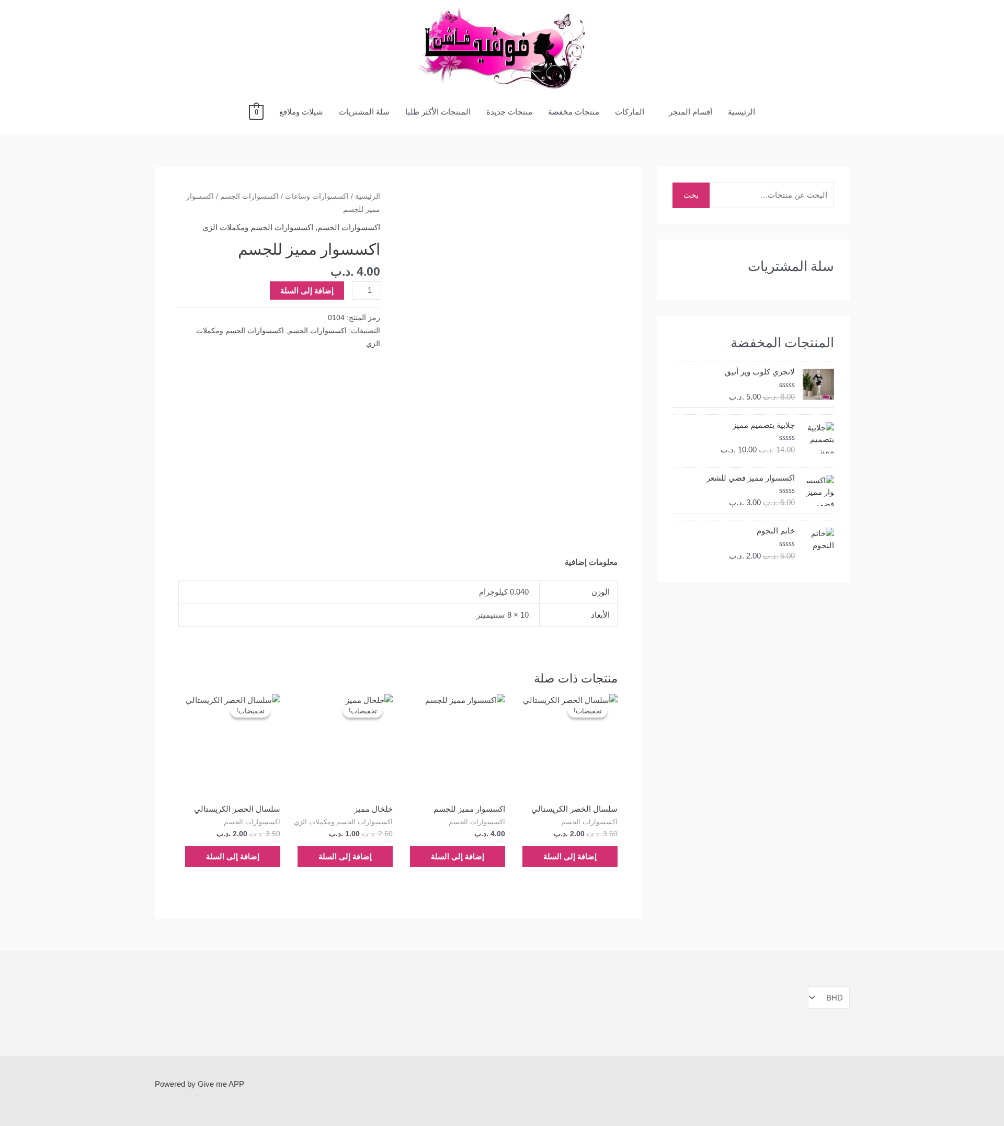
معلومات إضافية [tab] (591, 562)
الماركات (629, 111)
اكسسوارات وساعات (317, 196)
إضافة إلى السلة (307, 290)
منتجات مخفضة (573, 111)
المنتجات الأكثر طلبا (438, 111)
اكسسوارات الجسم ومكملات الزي (257, 227)
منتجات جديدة (509, 111)
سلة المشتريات (364, 111)
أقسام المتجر (690, 111)
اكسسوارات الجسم (249, 196)
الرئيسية (741, 111)
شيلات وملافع (301, 111)
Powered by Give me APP (199, 1083)
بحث (691, 194)
